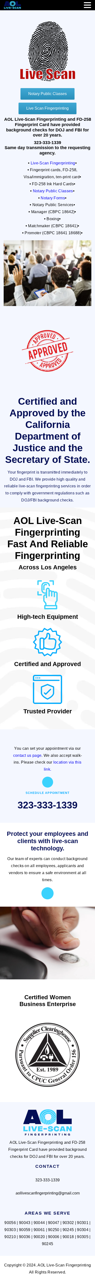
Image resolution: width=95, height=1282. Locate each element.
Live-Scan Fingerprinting (53, 163)
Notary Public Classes (53, 191)
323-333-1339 (47, 805)
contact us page (27, 755)
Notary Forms (53, 198)
